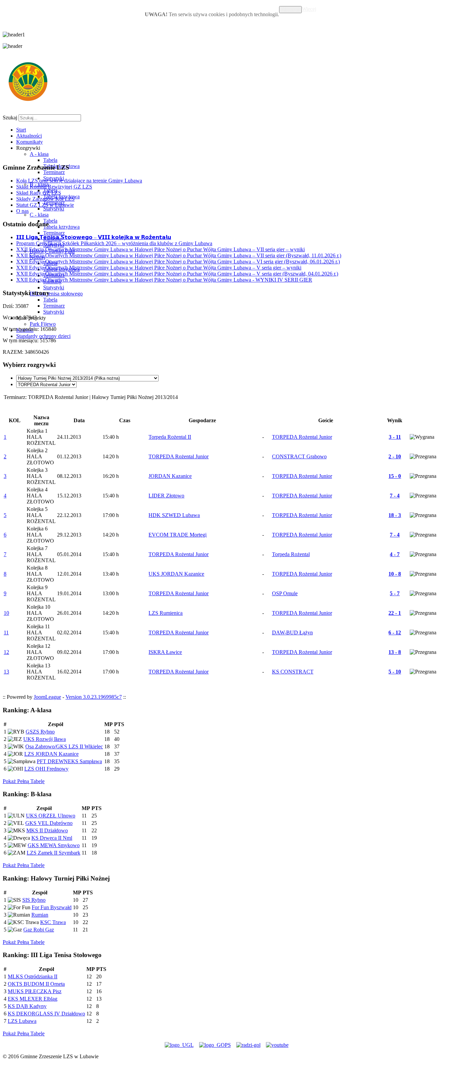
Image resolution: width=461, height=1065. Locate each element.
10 (6, 613)
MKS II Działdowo (47, 830)
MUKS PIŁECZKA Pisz (34, 991)
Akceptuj (290, 9)
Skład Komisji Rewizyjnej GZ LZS (54, 187)
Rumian (39, 915)
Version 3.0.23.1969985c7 (93, 697)
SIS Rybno (34, 900)
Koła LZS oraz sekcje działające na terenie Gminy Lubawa (79, 180)
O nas (22, 211)
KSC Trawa (53, 922)
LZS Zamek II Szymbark (53, 853)
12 (6, 652)
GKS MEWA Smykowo (54, 845)
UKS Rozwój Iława (44, 739)
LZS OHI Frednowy (46, 769)
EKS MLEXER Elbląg (32, 999)
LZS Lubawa (22, 1021)
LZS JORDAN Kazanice (51, 754)
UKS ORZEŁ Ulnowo (50, 815)
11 (6, 632)
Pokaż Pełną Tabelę (24, 781)
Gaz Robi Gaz (38, 929)
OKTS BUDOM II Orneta (36, 984)
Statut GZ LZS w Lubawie (45, 205)
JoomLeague (47, 697)
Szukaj (10, 117)
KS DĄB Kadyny (27, 1006)
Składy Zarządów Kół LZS (45, 199)
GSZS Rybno (40, 732)
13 (6, 671)
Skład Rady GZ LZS (38, 193)
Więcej (309, 9)
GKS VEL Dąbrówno (49, 823)
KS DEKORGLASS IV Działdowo (46, 1013)
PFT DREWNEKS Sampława (69, 761)
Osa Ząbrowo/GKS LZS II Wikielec (64, 746)
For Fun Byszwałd (52, 907)
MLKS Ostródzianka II (32, 976)
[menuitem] (21, 130)
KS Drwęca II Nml (51, 838)
